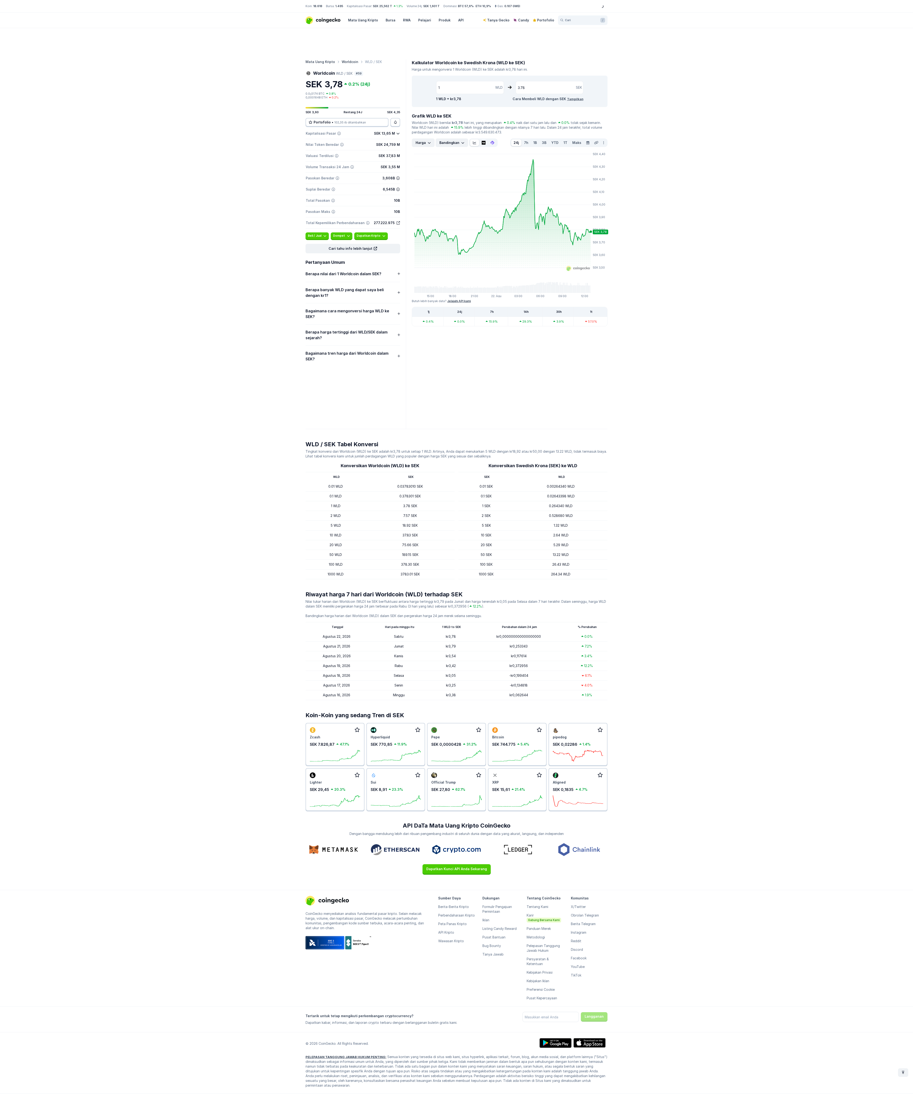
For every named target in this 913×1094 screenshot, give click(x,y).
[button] (353, 248)
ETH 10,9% (483, 6)
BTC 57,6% (466, 6)
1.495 (339, 6)
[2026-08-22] (588, 142)
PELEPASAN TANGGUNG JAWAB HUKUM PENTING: (346, 1057)
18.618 (317, 6)
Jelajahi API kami (459, 301)
